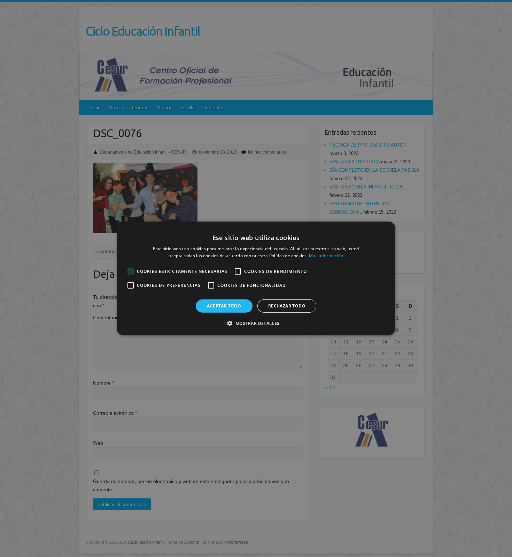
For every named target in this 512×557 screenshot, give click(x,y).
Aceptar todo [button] (224, 306)
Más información (326, 256)
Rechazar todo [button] (286, 306)
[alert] (256, 278)
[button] (256, 323)
